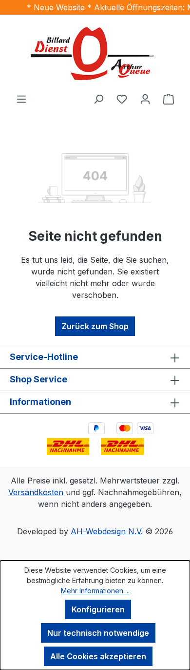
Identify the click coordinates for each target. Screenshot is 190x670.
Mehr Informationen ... (95, 590)
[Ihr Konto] (145, 98)
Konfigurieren (98, 609)
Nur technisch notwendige (98, 633)
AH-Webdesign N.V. (107, 531)
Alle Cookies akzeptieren (98, 656)
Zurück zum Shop (95, 326)
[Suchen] (98, 98)
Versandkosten (35, 492)
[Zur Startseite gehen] (95, 53)
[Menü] (21, 98)
